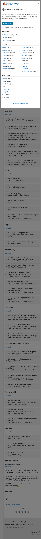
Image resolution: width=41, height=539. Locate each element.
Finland (4, 58)
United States (6, 40)
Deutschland (6, 53)
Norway (24, 50)
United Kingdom (26, 71)
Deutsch (25, 63)
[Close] (38, 3)
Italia (3, 66)
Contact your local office (20, 103)
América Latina (6, 35)
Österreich (25, 53)
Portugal (24, 55)
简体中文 (6, 89)
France (4, 61)
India (3, 81)
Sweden (24, 58)
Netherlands (25, 47)
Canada (4, 37)
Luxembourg (6, 68)
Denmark (4, 50)
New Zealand (6, 84)
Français (25, 68)
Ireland (4, 63)
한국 (3, 97)
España (4, 55)
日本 (3, 94)
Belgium (4, 47)
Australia (4, 78)
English (25, 66)
